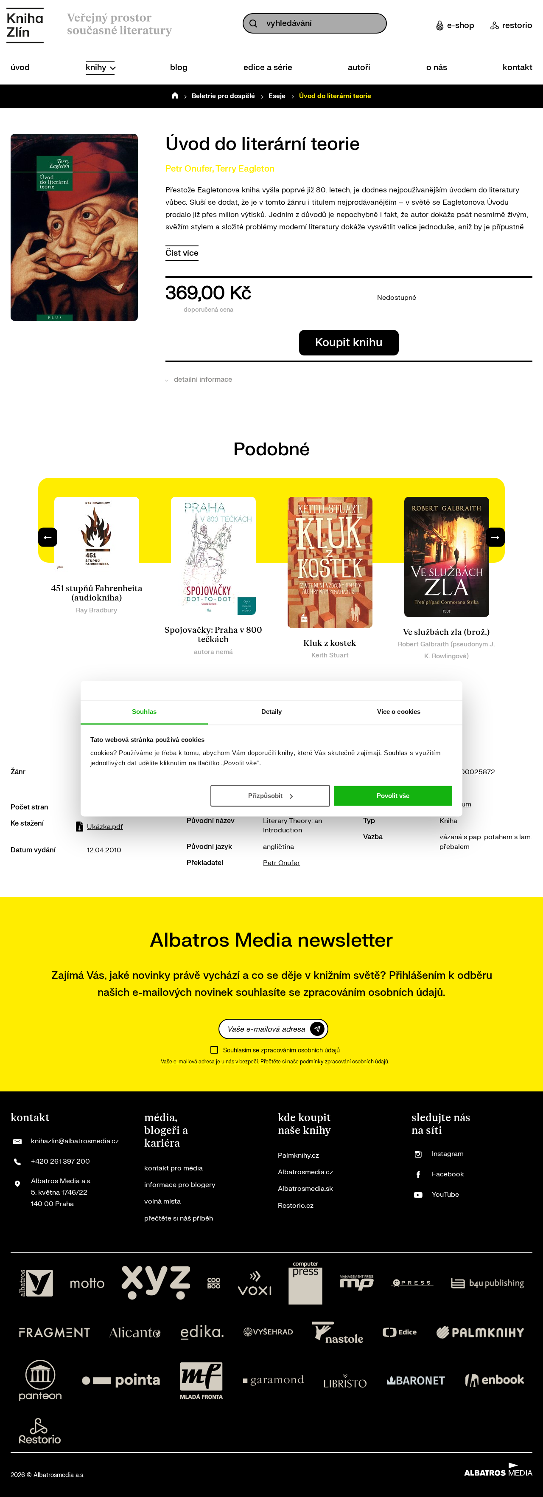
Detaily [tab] (271, 711)
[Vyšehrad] (268, 1332)
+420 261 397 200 (60, 1161)
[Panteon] (40, 1380)
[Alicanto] (135, 1332)
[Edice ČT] (399, 1332)
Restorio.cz (295, 1205)
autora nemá (213, 652)
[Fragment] (54, 1332)
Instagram (448, 1154)
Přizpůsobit (265, 795)
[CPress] (412, 1283)
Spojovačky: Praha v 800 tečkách (213, 635)
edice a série (268, 67)
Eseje (277, 96)
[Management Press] (356, 1283)
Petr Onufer (188, 169)
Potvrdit (317, 1029)
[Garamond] (273, 1380)
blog (179, 67)
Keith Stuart (330, 655)
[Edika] (202, 1332)
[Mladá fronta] (201, 1380)
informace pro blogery (180, 1185)
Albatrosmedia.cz (305, 1172)
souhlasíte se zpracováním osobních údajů (339, 992)
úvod (20, 67)
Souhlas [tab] (144, 711)
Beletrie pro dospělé (223, 96)
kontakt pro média (173, 1168)
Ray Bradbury (96, 610)
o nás (436, 67)
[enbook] (494, 1380)
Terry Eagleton (245, 169)
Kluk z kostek (329, 643)
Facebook (448, 1174)
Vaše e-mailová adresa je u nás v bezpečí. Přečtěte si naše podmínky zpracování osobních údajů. (275, 1061)
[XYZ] (156, 1283)
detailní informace (203, 379)
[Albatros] (36, 1283)
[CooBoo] (214, 1283)
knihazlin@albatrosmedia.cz (75, 1141)
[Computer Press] (305, 1283)
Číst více (182, 253)
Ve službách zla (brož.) (446, 632)
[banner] (25, 25)
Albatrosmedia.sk (305, 1188)
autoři (359, 67)
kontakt (517, 67)
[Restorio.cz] (40, 1431)
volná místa (162, 1201)
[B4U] (487, 1283)
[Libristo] (345, 1380)
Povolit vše (393, 795)
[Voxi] (254, 1283)
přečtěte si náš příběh (178, 1218)
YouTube (445, 1194)
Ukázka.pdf (105, 827)
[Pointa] (120, 1380)
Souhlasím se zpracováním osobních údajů (281, 1050)
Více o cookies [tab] (398, 711)
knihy (97, 67)
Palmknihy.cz (298, 1155)
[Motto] (87, 1283)
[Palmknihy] (480, 1332)
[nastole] (338, 1332)
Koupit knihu (349, 342)
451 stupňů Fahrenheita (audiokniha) (97, 593)
